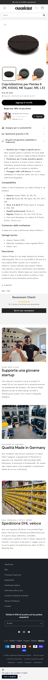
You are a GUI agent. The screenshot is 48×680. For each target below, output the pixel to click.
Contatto (8, 606)
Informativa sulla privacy (14, 590)
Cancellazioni (38, 662)
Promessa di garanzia (13, 575)
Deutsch (12, 640)
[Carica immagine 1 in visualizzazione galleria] (9, 74)
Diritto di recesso (38, 655)
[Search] (44, 15)
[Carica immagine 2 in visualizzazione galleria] (24, 74)
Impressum (28, 662)
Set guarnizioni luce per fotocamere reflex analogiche (21, 114)
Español (34, 640)
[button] (4, 8)
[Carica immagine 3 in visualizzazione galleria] (39, 74)
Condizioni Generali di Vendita (16, 595)
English (19, 640)
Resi (6, 569)
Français (27, 640)
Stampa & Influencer (12, 601)
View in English (10, 676)
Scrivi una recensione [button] (24, 310)
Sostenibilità (9, 580)
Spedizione (9, 564)
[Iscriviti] (40, 623)
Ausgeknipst (13, 655)
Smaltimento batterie (12, 585)
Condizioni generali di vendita (33, 659)
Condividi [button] (8, 285)
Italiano (41, 640)
